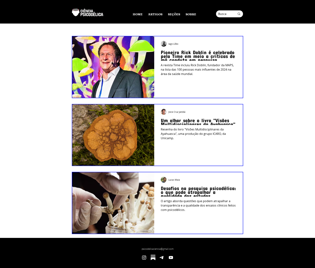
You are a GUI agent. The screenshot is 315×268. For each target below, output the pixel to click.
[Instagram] (144, 257)
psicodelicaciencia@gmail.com (158, 248)
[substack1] (153, 257)
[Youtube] (170, 257)
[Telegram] (162, 257)
